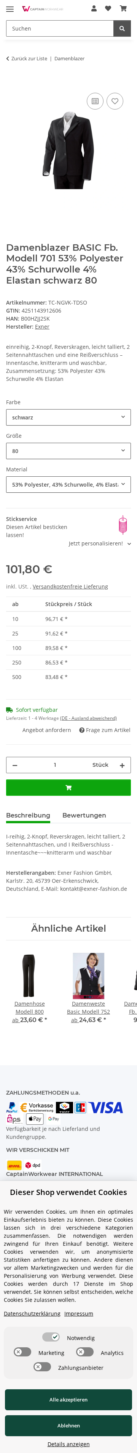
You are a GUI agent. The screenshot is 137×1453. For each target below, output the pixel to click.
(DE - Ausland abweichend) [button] (88, 718)
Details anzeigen (69, 1444)
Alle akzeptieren (68, 1399)
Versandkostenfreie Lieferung (70, 586)
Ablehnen (68, 1425)
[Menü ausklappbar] (10, 6)
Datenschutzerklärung (32, 1313)
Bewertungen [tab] (84, 815)
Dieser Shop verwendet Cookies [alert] (68, 1192)
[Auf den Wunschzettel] (115, 101)
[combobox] (68, 417)
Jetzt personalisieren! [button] (96, 543)
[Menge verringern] (14, 765)
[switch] (51, 1337)
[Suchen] (122, 28)
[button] (94, 8)
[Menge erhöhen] (122, 765)
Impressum (78, 1313)
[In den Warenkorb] (12, 82)
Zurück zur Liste (29, 58)
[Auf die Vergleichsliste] (95, 101)
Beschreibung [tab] (28, 815)
